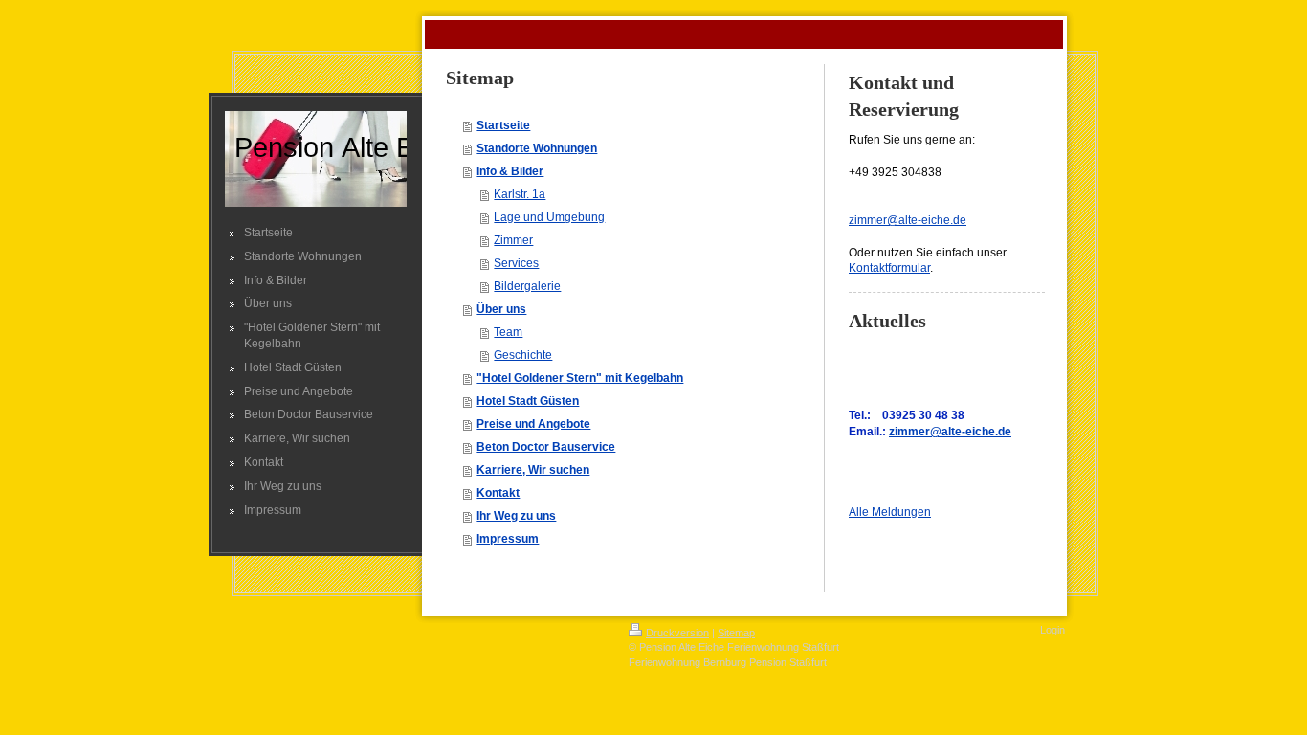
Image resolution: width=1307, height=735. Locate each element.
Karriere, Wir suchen (532, 470)
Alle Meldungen (890, 512)
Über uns (501, 309)
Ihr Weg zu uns (516, 516)
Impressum (507, 539)
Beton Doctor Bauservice (545, 447)
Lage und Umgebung (549, 217)
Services (516, 263)
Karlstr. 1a (519, 194)
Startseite (503, 125)
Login (1052, 629)
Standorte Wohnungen (536, 148)
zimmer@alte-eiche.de (907, 220)
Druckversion (677, 632)
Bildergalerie (527, 286)
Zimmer (513, 240)
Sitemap (736, 632)
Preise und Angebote (533, 424)
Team (508, 332)
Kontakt (498, 493)
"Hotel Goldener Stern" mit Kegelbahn (579, 378)
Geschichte (523, 355)
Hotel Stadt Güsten (527, 401)
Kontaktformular (889, 268)
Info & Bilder (509, 171)
